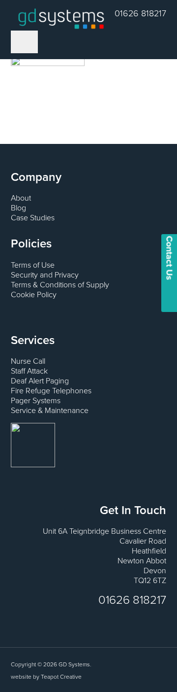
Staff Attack (29, 371)
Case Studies (33, 218)
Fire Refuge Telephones (51, 391)
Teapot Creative (61, 676)
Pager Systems (35, 401)
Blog (18, 208)
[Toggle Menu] (24, 42)
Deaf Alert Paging (40, 381)
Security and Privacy (45, 275)
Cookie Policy (34, 295)
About (21, 198)
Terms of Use (33, 265)
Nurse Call (28, 361)
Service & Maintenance (49, 410)
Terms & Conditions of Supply (60, 285)
